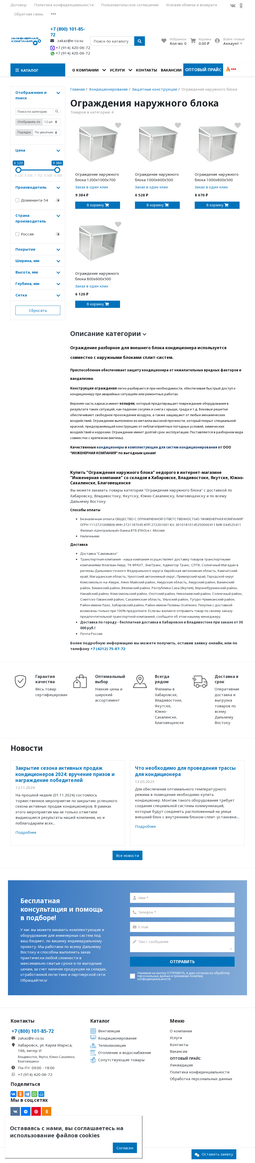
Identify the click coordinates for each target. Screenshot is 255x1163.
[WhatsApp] (34, 1094)
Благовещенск (28, 1061)
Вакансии (171, 69)
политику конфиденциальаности (170, 977)
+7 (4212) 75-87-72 (107, 648)
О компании (85, 69)
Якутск (43, 1057)
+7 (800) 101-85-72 (67, 32)
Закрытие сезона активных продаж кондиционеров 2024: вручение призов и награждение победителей (65, 774)
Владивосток (27, 1057)
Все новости (127, 855)
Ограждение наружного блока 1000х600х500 (157, 177)
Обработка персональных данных (201, 1078)
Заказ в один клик (91, 186)
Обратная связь (28, 13)
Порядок (24, 132)
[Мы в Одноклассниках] (241, 5)
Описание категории (106, 333)
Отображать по (28, 122)
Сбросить (38, 310)
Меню (177, 1021)
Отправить (182, 961)
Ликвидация (181, 1064)
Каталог (100, 1021)
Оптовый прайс (203, 69)
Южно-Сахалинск (61, 1057)
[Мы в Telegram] (25, 1111)
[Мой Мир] (41, 1094)
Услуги (117, 69)
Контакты (146, 69)
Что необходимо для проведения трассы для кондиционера (185, 771)
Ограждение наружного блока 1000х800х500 (217, 177)
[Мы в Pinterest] (36, 1111)
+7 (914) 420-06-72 (72, 47)
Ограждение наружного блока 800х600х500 (97, 276)
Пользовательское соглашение (130, 4)
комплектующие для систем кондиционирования (172, 447)
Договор (18, 4)
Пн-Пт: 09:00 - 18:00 (36, 1067)
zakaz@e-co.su (69, 40)
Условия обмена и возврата (191, 4)
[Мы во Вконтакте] (233, 5)
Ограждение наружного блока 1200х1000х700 (97, 177)
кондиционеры (110, 447)
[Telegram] (27, 1094)
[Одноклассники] (20, 1094)
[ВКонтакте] (13, 1094)
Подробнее (25, 832)
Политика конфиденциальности (64, 4)
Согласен (125, 1147)
